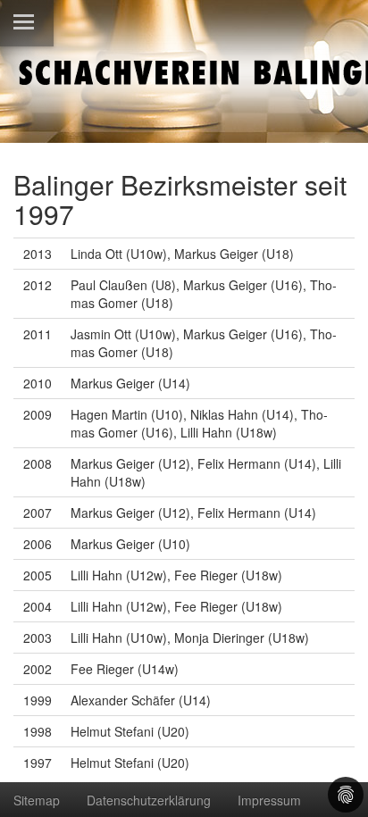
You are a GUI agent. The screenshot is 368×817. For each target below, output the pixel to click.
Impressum (269, 800)
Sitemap (36, 800)
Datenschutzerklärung (149, 800)
